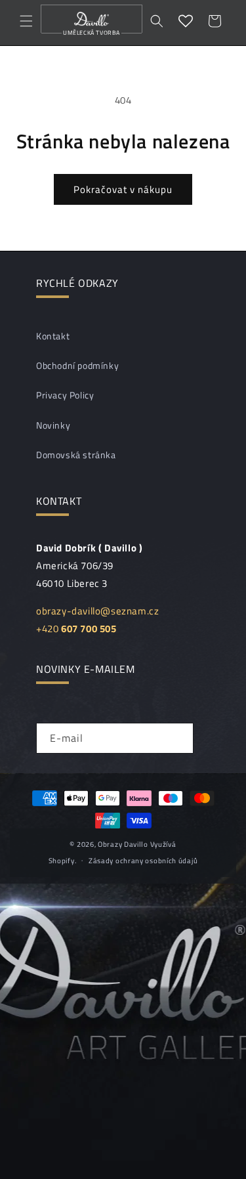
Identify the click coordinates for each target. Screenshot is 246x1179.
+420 (76, 628)
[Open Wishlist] (185, 21)
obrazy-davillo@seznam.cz (97, 610)
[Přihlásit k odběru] (178, 738)
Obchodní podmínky (77, 365)
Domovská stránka (76, 454)
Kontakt (53, 336)
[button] (26, 21)
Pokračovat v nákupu (123, 189)
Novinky (53, 425)
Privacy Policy (65, 395)
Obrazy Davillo (123, 844)
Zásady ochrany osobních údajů (143, 860)
